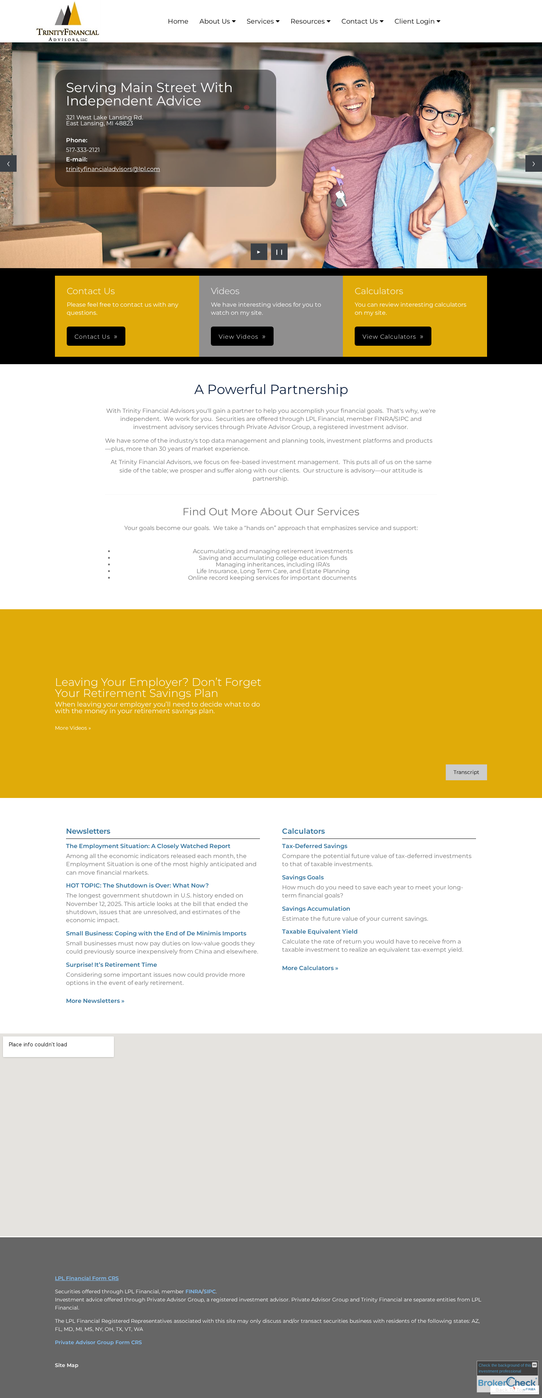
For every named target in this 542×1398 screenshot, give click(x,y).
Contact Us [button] (92, 336)
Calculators (303, 831)
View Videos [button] (238, 336)
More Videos (73, 728)
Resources (308, 21)
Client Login (415, 21)
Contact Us (359, 21)
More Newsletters (95, 1000)
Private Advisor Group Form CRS (98, 1342)
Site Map (67, 1365)
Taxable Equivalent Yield (320, 931)
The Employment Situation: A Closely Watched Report (148, 846)
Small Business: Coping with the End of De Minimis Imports (156, 933)
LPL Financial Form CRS (87, 1278)
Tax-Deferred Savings (314, 846)
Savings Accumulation (316, 908)
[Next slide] (533, 163)
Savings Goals (303, 877)
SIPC (210, 1291)
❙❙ (279, 251)
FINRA (193, 1291)
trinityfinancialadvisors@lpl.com (113, 168)
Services (260, 21)
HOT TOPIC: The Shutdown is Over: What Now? (137, 885)
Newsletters (88, 831)
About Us (214, 21)
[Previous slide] (8, 163)
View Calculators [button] (389, 336)
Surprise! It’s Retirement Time (111, 964)
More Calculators (310, 968)
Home (178, 21)
